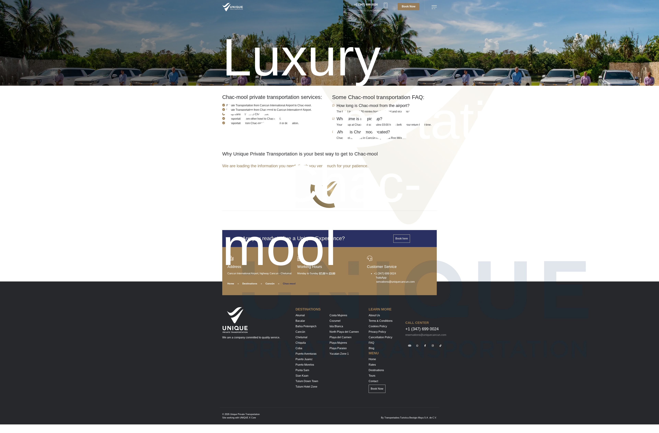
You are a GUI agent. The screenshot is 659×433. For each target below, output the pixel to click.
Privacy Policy (377, 331)
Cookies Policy (378, 326)
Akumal (300, 315)
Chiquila (301, 342)
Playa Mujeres (338, 342)
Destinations (249, 283)
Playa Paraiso (338, 348)
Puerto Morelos (305, 364)
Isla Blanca (336, 326)
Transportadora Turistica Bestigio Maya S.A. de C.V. (410, 417)
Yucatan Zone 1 (339, 353)
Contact (373, 381)
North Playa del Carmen (344, 331)
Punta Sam (302, 370)
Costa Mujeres (338, 315)
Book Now (408, 6)
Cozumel (335, 320)
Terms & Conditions (380, 320)
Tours (372, 375)
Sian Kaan (302, 375)
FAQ (371, 342)
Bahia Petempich (306, 326)
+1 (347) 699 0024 (366, 4)
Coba (299, 348)
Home (230, 283)
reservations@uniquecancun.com (370, 10)
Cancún (270, 283)
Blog (371, 348)
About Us (374, 315)
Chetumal (301, 337)
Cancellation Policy (380, 337)
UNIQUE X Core (248, 417)
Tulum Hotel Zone (306, 386)
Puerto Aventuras (306, 353)
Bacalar (300, 320)
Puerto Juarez (304, 359)
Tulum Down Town (307, 381)
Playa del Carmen (340, 337)
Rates (372, 364)
